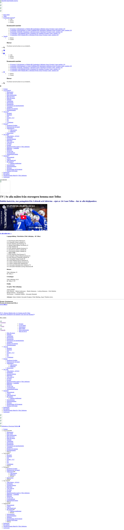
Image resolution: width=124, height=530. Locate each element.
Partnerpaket (10, 368)
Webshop (9, 403)
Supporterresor (11, 400)
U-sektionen (10, 357)
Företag (5, 359)
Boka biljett (22, 328)
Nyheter (21, 324)
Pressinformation (11, 345)
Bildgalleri (9, 375)
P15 (8, 355)
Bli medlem (10, 396)
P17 (8, 354)
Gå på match (22, 325)
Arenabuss (9, 342)
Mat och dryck (23, 331)
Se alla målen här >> (6, 233)
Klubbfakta (10, 372)
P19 (8, 351)
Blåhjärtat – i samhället (13, 383)
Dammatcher (10, 339)
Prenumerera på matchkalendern (15, 340)
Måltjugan (13, 366)
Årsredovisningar (11, 374)
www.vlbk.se (3, 304)
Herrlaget (9, 348)
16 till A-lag (10, 386)
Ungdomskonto (11, 387)
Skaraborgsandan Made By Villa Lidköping (15, 410)
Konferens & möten (12, 360)
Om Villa (5, 369)
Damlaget (9, 349)
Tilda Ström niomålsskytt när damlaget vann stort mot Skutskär (17, 314)
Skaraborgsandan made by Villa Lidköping (18, 381)
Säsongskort (22, 327)
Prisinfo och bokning (12, 343)
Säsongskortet (10, 392)
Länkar (9, 393)
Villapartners (10, 363)
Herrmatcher (10, 337)
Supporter (6, 390)
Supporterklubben (11, 401)
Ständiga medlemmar (15, 398)
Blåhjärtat (9, 384)
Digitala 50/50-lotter (12, 406)
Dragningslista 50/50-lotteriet (14, 404)
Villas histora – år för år (13, 371)
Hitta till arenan (11, 333)
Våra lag (5, 346)
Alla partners (13, 365)
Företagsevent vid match (13, 362)
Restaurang (6, 407)
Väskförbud (10, 336)
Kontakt (9, 380)
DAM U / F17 (10, 352)
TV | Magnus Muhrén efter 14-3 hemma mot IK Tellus (15, 313)
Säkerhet (9, 334)
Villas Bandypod (11, 395)
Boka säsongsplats (24, 330)
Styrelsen (9, 378)
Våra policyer (10, 377)
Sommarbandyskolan (12, 389)
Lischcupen (6, 412)
